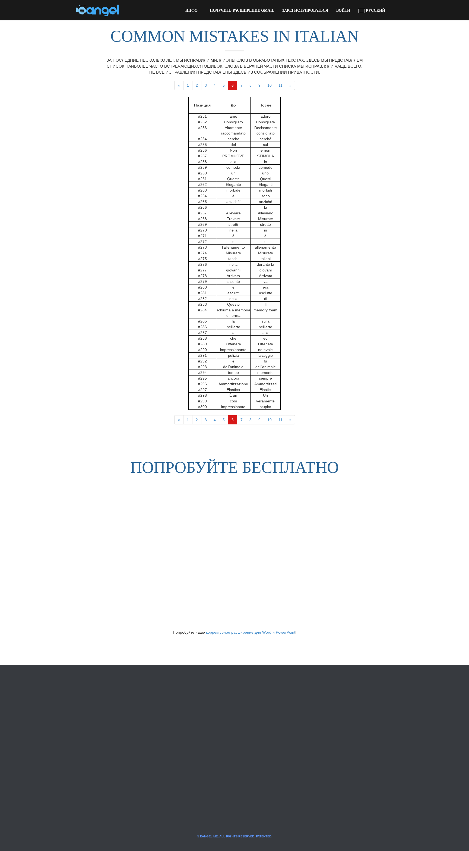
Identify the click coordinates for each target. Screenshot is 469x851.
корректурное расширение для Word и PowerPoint (250, 632)
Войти (343, 10)
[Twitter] (132, 10)
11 (280, 85)
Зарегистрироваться (305, 10)
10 (269, 85)
